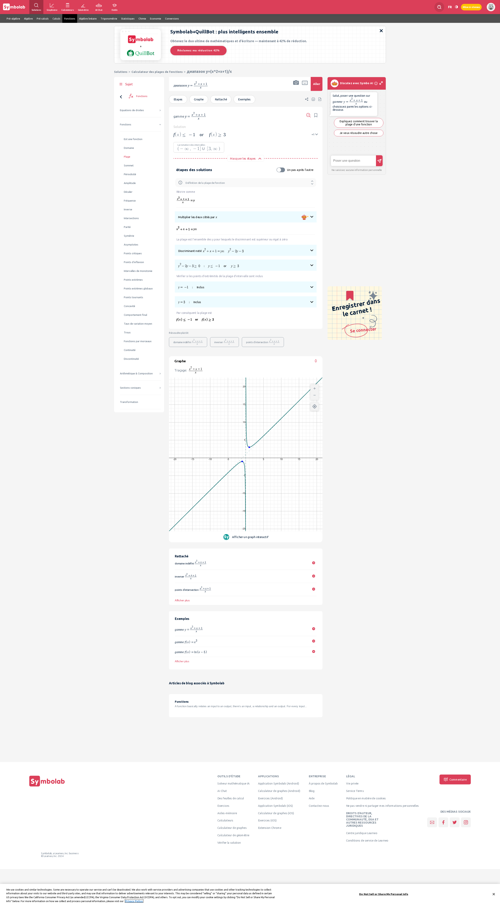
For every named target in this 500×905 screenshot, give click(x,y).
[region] (250, 894)
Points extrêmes (133, 279)
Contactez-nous (319, 805)
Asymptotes (131, 244)
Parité (127, 227)
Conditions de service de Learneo (367, 840)
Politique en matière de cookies (366, 798)
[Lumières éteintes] (456, 7)
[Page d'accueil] (47, 786)
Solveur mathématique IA (234, 783)
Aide (312, 798)
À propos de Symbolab (323, 783)
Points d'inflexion (134, 262)
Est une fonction (133, 139)
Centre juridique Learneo (361, 832)
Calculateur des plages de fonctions (157, 71)
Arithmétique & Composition (136, 373)
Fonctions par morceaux (138, 341)
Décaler (128, 191)
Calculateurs (225, 820)
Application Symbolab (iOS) (275, 805)
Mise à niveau (471, 6)
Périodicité (130, 174)
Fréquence (130, 200)
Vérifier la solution (229, 842)
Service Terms (355, 790)
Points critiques (133, 253)
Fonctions (125, 124)
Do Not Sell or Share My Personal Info (383, 894)
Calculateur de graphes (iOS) (276, 813)
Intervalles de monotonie (138, 271)
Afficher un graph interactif (250, 537)
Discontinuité (131, 358)
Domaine (129, 147)
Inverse (128, 209)
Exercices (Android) (270, 798)
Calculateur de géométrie (233, 835)
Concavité (129, 306)
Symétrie (129, 235)
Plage (127, 156)
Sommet (129, 165)
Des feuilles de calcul (231, 798)
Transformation (129, 402)
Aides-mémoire (227, 813)
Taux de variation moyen (138, 323)
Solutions (120, 71)
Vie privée (352, 783)
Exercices (223, 805)
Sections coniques (130, 387)
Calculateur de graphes (232, 827)
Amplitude (130, 183)
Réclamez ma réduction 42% (198, 50)
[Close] (493, 894)
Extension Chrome (269, 827)
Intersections (131, 218)
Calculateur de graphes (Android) (279, 790)
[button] (296, 86)
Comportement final (135, 314)
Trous (127, 332)
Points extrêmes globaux (138, 288)
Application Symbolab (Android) (278, 783)
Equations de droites (132, 110)
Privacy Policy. (134, 901)
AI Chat (222, 790)
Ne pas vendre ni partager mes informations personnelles (382, 805)
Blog (312, 790)
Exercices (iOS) (267, 820)
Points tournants (133, 297)
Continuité (130, 350)
